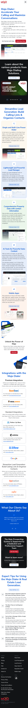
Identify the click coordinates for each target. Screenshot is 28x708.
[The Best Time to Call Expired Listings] (14, 609)
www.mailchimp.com (8, 441)
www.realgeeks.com (14, 406)
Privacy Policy (4, 679)
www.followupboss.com (9, 429)
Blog (2, 663)
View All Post (13, 590)
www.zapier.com (10, 496)
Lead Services (18, 663)
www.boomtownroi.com (15, 395)
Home (2, 657)
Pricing (2, 660)
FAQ (2, 666)
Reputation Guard (19, 668)
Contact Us (4, 668)
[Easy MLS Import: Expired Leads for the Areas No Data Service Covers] (14, 598)
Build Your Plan (21, 41)
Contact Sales (14, 565)
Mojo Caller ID (18, 666)
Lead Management (19, 660)
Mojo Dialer (17, 657)
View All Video (13, 78)
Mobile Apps (18, 671)
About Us (3, 671)
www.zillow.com (10, 452)
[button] (7, 100)
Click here (14, 352)
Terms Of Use (4, 682)
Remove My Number (6, 677)
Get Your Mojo (14, 551)
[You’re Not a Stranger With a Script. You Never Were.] (14, 620)
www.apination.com (14, 485)
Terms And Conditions (6, 685)
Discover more (13, 146)
